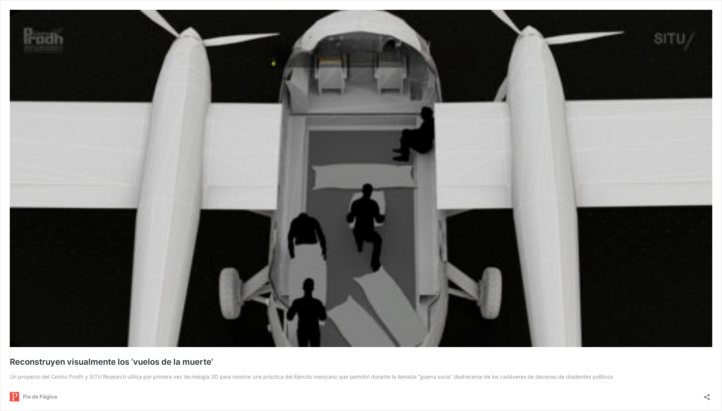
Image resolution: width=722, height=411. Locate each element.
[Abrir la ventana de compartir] (707, 394)
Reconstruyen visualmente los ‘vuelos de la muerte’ (111, 362)
